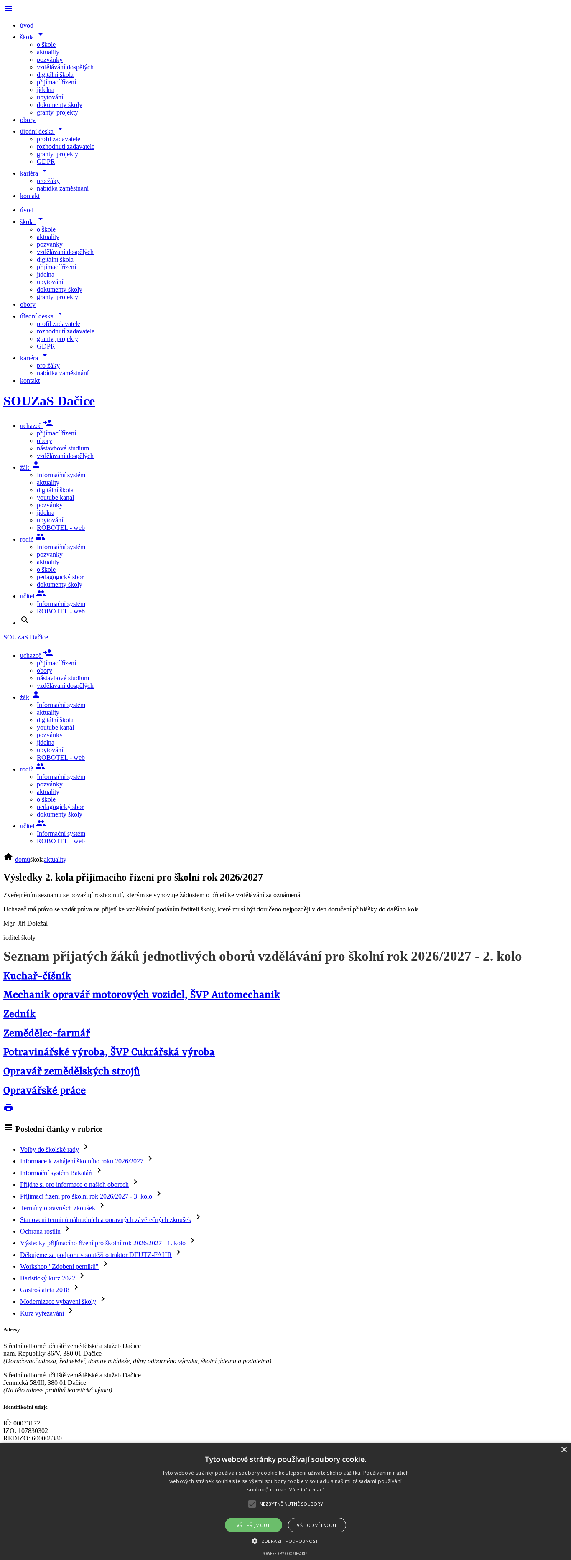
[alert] (285, 1501)
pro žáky (48, 180)
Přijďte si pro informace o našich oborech (74, 1184)
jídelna (45, 89)
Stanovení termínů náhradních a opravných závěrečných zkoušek (105, 1219)
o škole (46, 44)
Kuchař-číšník (37, 976)
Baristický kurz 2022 (47, 1278)
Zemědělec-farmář (46, 1034)
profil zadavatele (58, 139)
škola (33, 37)
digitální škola (55, 74)
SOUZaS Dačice (49, 400)
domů (22, 859)
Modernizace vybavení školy (58, 1301)
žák (30, 467)
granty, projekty (57, 112)
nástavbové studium (63, 448)
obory (28, 119)
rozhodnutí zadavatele (65, 146)
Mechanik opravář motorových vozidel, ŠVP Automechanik (141, 995)
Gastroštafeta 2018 (44, 1289)
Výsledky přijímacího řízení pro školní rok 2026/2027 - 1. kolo (103, 1243)
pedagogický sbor (60, 576)
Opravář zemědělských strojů (71, 1072)
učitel (33, 596)
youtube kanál (55, 497)
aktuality (48, 52)
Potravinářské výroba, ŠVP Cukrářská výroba (109, 1052)
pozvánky (50, 59)
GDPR (46, 161)
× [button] (564, 1450)
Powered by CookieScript (285, 1553)
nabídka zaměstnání (63, 188)
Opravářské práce (44, 1091)
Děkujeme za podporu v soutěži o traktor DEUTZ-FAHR (96, 1254)
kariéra (35, 173)
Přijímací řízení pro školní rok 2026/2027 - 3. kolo (86, 1196)
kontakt (30, 195)
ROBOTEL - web (61, 527)
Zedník (19, 1014)
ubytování (50, 97)
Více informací (306, 1489)
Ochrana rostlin (40, 1231)
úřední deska (42, 131)
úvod (26, 25)
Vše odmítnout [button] (317, 1525)
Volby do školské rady (49, 1149)
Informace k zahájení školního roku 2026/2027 (82, 1161)
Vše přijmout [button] (253, 1525)
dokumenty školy (59, 104)
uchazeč (36, 425)
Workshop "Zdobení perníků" (59, 1266)
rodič (32, 539)
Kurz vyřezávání (42, 1313)
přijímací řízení (56, 82)
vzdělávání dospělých (65, 67)
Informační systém (61, 474)
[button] (285, 1540)
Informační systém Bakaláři (56, 1172)
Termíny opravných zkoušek (57, 1207)
